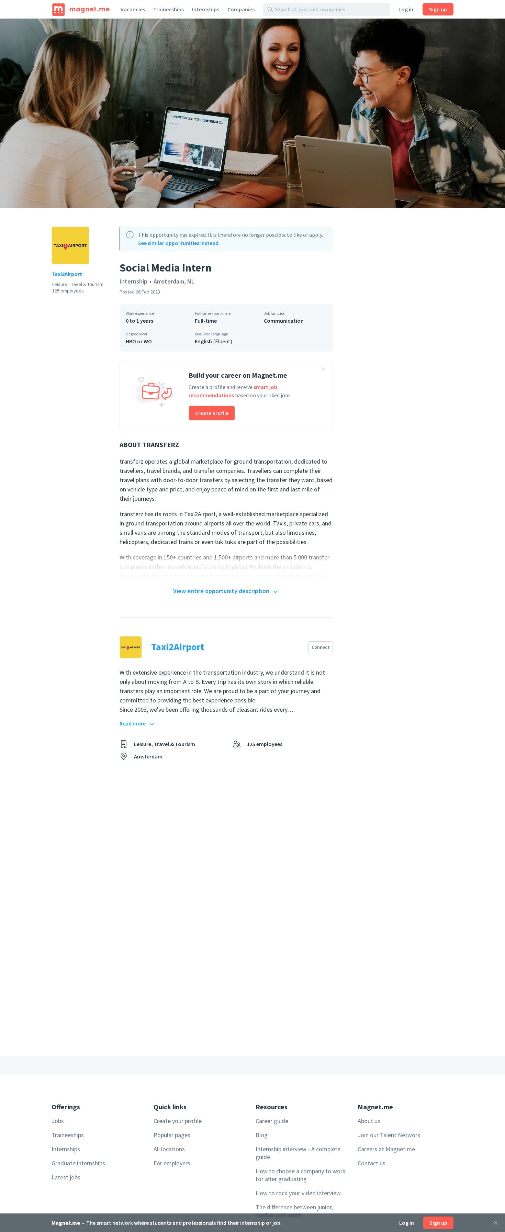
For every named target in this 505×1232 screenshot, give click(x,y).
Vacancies (133, 9)
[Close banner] (323, 370)
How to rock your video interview (298, 1193)
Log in (406, 9)
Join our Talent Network (389, 1135)
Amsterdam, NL (174, 281)
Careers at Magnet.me (386, 1149)
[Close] (495, 1222)
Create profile (211, 413)
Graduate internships (78, 1163)
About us (369, 1121)
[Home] (80, 9)
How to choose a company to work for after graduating (301, 1175)
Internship (133, 281)
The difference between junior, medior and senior (294, 1211)
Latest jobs (66, 1177)
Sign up (438, 9)
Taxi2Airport (67, 273)
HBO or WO (139, 341)
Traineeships (168, 9)
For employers (172, 1163)
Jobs (58, 1121)
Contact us (371, 1163)
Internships (205, 9)
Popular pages (172, 1135)
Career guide (272, 1121)
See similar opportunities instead (178, 243)
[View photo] (252, 113)
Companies (241, 9)
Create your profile (178, 1121)
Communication (284, 320)
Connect (320, 647)
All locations (169, 1149)
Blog (262, 1135)
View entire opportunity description (221, 591)
